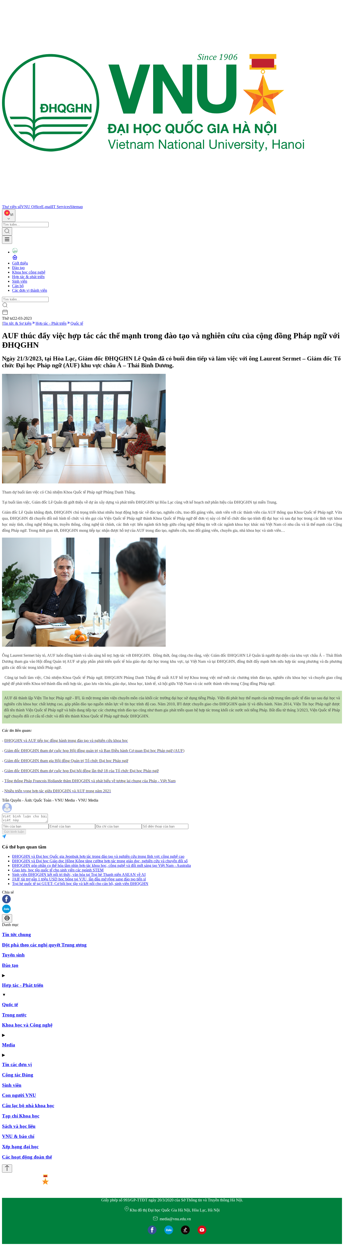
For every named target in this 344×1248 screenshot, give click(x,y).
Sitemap (76, 207)
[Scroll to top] (7, 1168)
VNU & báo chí (18, 1136)
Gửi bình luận (14, 832)
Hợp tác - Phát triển (51, 323)
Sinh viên (19, 281)
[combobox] (8, 215)
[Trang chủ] (153, 202)
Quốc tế (77, 323)
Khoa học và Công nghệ (27, 1025)
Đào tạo (18, 268)
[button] (172, 899)
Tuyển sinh (13, 955)
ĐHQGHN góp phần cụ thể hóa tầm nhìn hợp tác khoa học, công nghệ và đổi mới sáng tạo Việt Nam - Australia (101, 865)
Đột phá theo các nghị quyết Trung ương (44, 944)
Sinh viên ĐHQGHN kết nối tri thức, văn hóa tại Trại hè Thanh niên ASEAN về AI (79, 874)
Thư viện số (11, 207)
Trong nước (14, 1014)
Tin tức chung (16, 934)
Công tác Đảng (17, 1074)
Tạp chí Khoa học (20, 1116)
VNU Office (31, 207)
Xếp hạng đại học (20, 1146)
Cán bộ (18, 286)
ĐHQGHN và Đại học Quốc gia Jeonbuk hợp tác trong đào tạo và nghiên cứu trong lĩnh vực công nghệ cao (98, 856)
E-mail (46, 207)
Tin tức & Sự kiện (17, 323)
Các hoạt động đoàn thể (27, 1157)
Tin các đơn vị (17, 1064)
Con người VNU (19, 1095)
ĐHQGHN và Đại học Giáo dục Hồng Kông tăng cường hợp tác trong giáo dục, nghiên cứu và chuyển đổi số (100, 861)
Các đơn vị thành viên (29, 290)
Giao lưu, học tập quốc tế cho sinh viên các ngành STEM (58, 870)
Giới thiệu (20, 263)
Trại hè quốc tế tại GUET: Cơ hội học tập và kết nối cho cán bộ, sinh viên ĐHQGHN (80, 883)
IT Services (61, 207)
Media (8, 1044)
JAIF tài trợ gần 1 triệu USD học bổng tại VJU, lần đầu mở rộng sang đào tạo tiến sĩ (79, 879)
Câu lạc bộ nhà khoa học (28, 1105)
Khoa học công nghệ (28, 272)
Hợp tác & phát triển (28, 277)
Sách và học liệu (19, 1126)
